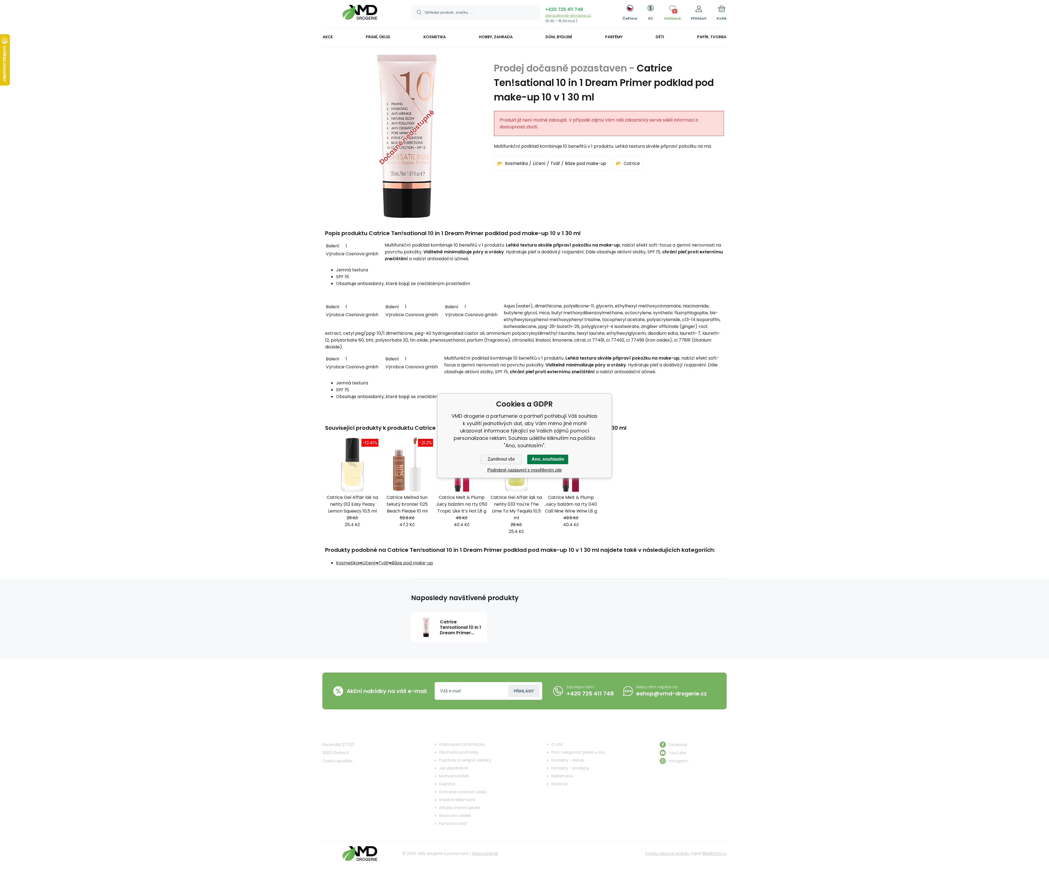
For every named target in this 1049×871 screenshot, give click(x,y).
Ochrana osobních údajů (463, 792)
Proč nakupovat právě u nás (578, 752)
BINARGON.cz (715, 853)
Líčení (539, 163)
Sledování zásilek (455, 815)
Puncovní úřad (453, 823)
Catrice (632, 163)
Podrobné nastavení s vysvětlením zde (524, 470)
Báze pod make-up (585, 163)
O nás (556, 744)
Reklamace (562, 776)
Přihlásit (524, 691)
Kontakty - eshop (567, 760)
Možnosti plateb (454, 776)
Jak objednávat (453, 768)
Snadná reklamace (457, 799)
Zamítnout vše (501, 459)
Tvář (555, 163)
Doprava (447, 784)
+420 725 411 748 (564, 9)
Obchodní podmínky (458, 752)
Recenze (559, 784)
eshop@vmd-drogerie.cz (568, 15)
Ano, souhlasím (548, 459)
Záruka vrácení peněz (459, 807)
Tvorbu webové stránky (667, 853)
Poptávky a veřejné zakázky (465, 760)
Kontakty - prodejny (570, 768)
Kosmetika (516, 163)
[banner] (359, 14)
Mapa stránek (485, 853)
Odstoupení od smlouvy (462, 744)
